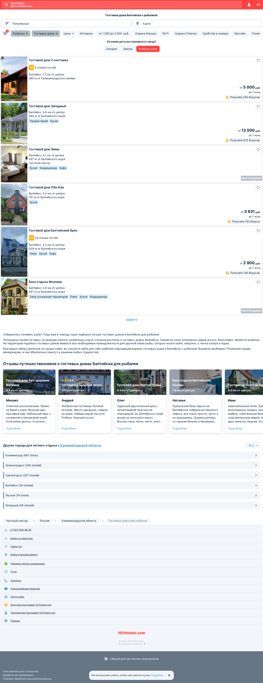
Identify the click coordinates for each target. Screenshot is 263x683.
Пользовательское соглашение (20, 671)
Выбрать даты (148, 48)
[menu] (258, 4)
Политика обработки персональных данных (27, 678)
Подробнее (13, 428)
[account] (249, 4)
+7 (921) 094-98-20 (20, 529)
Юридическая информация (18, 675)
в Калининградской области (79, 445)
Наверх (131, 319)
